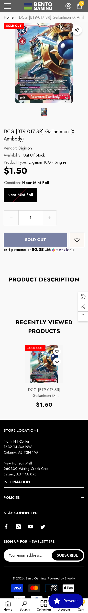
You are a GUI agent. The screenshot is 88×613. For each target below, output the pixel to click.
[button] (68, 6)
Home (9, 17)
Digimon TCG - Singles (47, 162)
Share (77, 30)
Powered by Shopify (61, 578)
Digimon (25, 148)
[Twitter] (43, 527)
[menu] (7, 6)
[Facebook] (6, 527)
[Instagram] (18, 527)
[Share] (77, 30)
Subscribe (67, 555)
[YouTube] (30, 527)
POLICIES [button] (12, 497)
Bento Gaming (36, 578)
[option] (44, 63)
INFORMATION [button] (17, 482)
